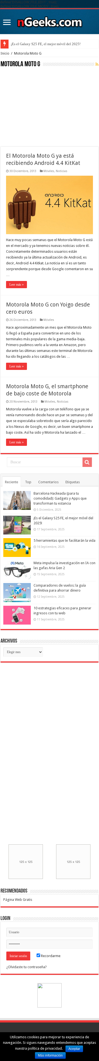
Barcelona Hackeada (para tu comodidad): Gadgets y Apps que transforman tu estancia (60, 498)
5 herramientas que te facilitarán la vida (64, 540)
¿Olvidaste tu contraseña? (26, 967)
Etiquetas (72, 482)
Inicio (5, 53)
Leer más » (16, 285)
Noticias (61, 171)
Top (28, 482)
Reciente (11, 482)
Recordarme (50, 956)
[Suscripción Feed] (96, 64)
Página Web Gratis (17, 900)
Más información (50, 1055)
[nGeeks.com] (49, 20)
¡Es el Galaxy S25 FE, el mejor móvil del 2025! (46, 44)
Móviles (48, 171)
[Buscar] (87, 462)
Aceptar (74, 1049)
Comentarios (48, 482)
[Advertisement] (42, 106)
